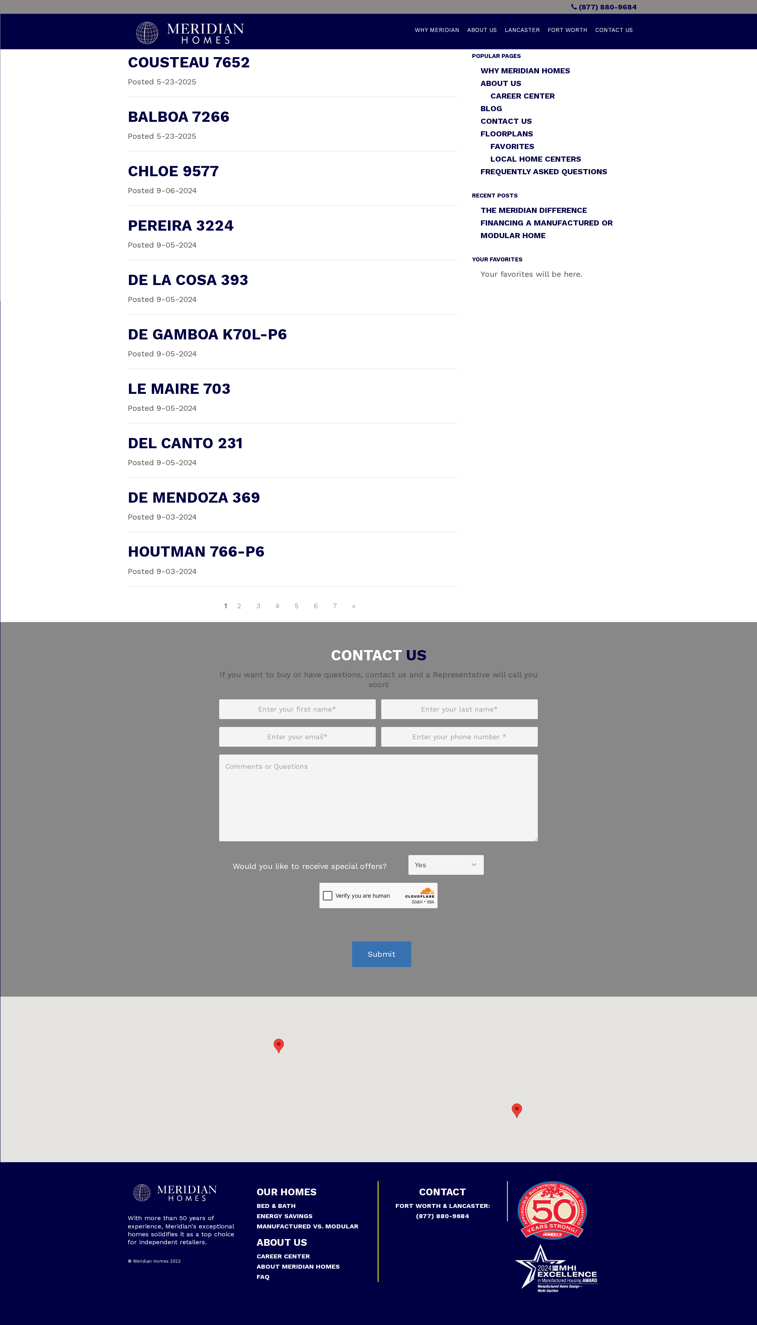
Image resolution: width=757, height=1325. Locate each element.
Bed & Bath (276, 1205)
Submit (381, 954)
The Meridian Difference (534, 210)
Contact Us (614, 30)
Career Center (522, 96)
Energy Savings (285, 1216)
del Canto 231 (185, 443)
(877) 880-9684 (607, 7)
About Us (482, 30)
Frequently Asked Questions (544, 171)
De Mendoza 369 (194, 497)
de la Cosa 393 (188, 280)
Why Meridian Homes (525, 70)
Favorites (512, 146)
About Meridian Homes (298, 1266)
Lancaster (522, 30)
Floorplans (507, 133)
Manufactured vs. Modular (307, 1226)
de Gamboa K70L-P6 (207, 334)
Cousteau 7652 (189, 62)
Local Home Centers (535, 159)
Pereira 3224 (181, 225)
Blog (491, 108)
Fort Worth (567, 30)
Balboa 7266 (178, 116)
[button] (279, 1046)
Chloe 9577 (173, 171)
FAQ (263, 1276)
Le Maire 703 (179, 388)
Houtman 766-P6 (196, 551)
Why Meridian (437, 30)
